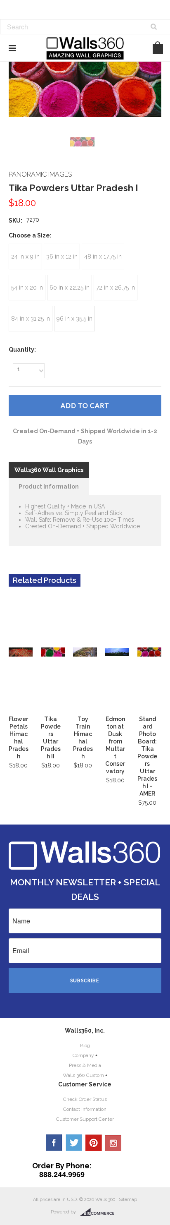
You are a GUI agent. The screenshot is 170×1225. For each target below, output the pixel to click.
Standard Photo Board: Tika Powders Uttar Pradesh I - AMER (147, 756)
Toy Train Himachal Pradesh (83, 738)
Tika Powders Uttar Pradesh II (51, 738)
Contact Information (84, 1109)
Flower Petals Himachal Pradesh (18, 738)
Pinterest (93, 1142)
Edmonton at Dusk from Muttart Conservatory (115, 745)
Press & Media (85, 1065)
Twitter (74, 1142)
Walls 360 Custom (83, 1075)
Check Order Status (85, 1099)
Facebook (54, 1142)
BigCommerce (99, 1212)
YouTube (113, 1142)
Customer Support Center (85, 1119)
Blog (85, 1045)
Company (83, 1055)
